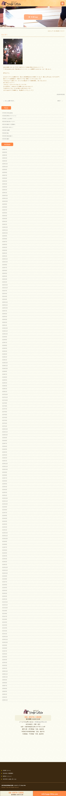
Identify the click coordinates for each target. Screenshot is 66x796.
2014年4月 (4, 521)
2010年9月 (4, 645)
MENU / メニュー (7, 776)
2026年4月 (4, 155)
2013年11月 (5, 535)
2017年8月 (4, 406)
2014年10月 (5, 504)
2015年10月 (5, 469)
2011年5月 (4, 622)
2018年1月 (4, 391)
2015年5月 (4, 483)
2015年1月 (4, 495)
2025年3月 (4, 186)
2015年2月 (4, 492)
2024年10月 (5, 201)
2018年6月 (4, 377)
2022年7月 (4, 267)
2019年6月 (4, 345)
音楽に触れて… (7, 136)
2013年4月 (4, 555)
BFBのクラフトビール (9, 115)
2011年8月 (4, 613)
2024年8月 (4, 207)
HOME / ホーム (7, 770)
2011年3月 (4, 628)
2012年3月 (4, 593)
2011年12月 (5, 602)
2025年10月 (5, 166)
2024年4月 (4, 215)
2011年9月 (4, 610)
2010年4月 (4, 659)
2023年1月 (4, 256)
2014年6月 (4, 515)
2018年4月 (4, 383)
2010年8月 (4, 648)
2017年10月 (5, 400)
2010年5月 (4, 656)
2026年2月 (4, 161)
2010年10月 (5, 642)
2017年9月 (4, 403)
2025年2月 (4, 189)
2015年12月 (5, 463)
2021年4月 (4, 293)
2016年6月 (4, 446)
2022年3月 (4, 279)
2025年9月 (4, 169)
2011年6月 (4, 619)
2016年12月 (5, 429)
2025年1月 (4, 192)
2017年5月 (4, 414)
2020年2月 (4, 322)
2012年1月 (4, 599)
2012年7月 (4, 581)
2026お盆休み (7, 112)
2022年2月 (4, 282)
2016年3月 (4, 455)
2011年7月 (4, 616)
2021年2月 (4, 299)
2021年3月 (4, 296)
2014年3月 (4, 524)
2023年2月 (4, 253)
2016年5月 (4, 449)
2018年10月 (5, 368)
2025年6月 (4, 178)
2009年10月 (5, 677)
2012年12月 (5, 567)
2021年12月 (5, 284)
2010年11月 (5, 639)
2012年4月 (4, 590)
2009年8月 (4, 682)
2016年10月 (5, 434)
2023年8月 (4, 238)
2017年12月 (5, 394)
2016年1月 (4, 460)
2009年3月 (4, 697)
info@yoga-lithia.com (41, 722)
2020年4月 (4, 316)
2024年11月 (5, 198)
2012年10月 (5, 573)
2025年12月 (5, 163)
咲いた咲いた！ (7, 127)
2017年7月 (4, 408)
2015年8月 (4, 475)
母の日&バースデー (8, 121)
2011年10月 (5, 607)
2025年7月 (4, 175)
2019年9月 (4, 336)
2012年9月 (4, 576)
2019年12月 (5, 328)
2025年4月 (4, 184)
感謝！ (6, 138)
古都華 (6, 130)
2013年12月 (5, 532)
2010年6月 (4, 653)
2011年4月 (4, 625)
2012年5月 (4, 587)
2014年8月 (4, 509)
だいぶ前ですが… (9, 100)
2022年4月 (4, 276)
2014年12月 (5, 498)
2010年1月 (4, 668)
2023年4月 (4, 247)
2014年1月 (4, 530)
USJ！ (60, 100)
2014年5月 (4, 518)
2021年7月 (4, 290)
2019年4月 (4, 351)
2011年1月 (4, 633)
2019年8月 (4, 339)
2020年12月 (5, 302)
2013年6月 (4, 550)
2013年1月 (4, 564)
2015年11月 (5, 466)
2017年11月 (5, 397)
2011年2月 (4, 630)
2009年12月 (5, 671)
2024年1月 (4, 224)
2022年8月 (4, 264)
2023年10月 (5, 233)
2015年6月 (4, 481)
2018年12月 (5, 362)
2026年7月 (4, 149)
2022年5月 (4, 273)
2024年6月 (4, 212)
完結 (5, 133)
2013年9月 (4, 541)
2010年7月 (4, 651)
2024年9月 (4, 204)
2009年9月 (4, 679)
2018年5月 (4, 380)
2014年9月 (4, 506)
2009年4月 (4, 694)
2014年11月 (5, 501)
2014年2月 (4, 527)
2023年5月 (4, 244)
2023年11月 (5, 230)
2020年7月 (4, 310)
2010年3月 (4, 662)
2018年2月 (4, 388)
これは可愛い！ (7, 118)
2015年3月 (4, 489)
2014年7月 (4, 512)
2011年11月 (5, 604)
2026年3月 (4, 158)
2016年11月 (5, 432)
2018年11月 (5, 365)
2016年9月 (4, 437)
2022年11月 (5, 259)
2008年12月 (5, 700)
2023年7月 (4, 241)
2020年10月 (5, 308)
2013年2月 (4, 561)
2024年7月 (4, 210)
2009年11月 (5, 674)
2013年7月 (4, 547)
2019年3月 (4, 354)
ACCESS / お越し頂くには (9, 779)
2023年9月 (4, 235)
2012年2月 (4, 596)
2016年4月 (4, 452)
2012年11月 (5, 570)
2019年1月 (4, 359)
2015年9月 (4, 472)
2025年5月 (4, 181)
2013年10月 (5, 538)
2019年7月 (4, 342)
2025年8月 (4, 172)
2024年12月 (5, 195)
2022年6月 (4, 270)
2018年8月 (4, 371)
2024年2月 (4, 221)
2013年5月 (4, 553)
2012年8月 (4, 579)
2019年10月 (5, 333)
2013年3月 (4, 558)
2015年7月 (4, 478)
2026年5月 (4, 152)
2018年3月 (4, 385)
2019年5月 (4, 348)
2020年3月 (4, 319)
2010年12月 (5, 636)
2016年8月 (4, 440)
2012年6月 (4, 584)
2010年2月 (4, 665)
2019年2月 (4, 357)
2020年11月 (5, 305)
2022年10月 (5, 261)
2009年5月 (4, 691)
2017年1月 (4, 426)
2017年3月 (4, 420)
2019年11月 (5, 331)
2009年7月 (4, 685)
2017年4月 (4, 417)
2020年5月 (4, 313)
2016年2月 (4, 457)
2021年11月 (5, 287)
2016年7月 (4, 443)
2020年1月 (4, 325)
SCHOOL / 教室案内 (8, 773)
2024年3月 (4, 218)
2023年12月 (5, 227)
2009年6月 (4, 688)
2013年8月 (4, 544)
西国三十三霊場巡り (8, 124)
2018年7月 (4, 374)
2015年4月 (4, 486)
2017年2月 (4, 423)
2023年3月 (4, 250)
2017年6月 (4, 411)
